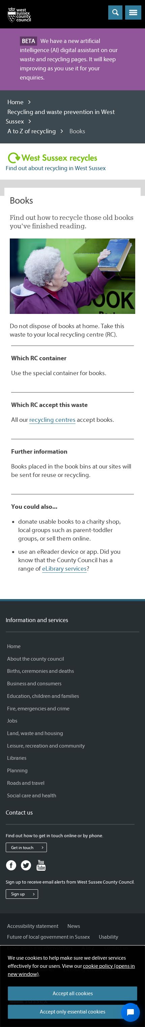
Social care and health (31, 796)
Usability (108, 937)
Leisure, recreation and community (46, 746)
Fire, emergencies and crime (38, 709)
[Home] (19, 16)
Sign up (18, 893)
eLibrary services (64, 568)
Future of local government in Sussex (48, 937)
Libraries (16, 758)
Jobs (12, 721)
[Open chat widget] (130, 1012)
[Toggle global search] (115, 12)
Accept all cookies (73, 993)
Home (15, 102)
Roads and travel (26, 783)
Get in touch (22, 847)
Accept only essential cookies (72, 1012)
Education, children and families (43, 696)
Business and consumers (34, 684)
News (73, 926)
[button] (133, 12)
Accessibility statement (32, 926)
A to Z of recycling (31, 131)
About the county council (35, 659)
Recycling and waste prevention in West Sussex (60, 116)
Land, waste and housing (35, 733)
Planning (17, 771)
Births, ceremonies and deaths (40, 671)
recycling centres (52, 420)
